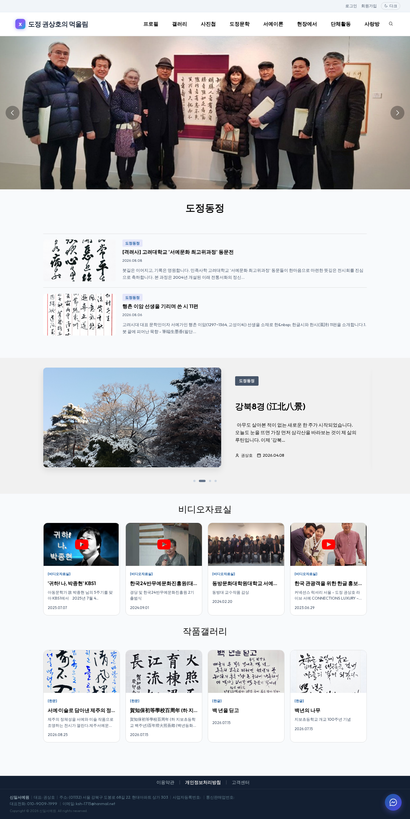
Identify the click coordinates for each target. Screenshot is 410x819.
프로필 (150, 24)
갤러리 (179, 24)
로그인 (351, 5)
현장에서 (307, 24)
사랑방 (372, 24)
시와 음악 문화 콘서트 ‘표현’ (286, 406)
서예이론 (273, 24)
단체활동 (341, 24)
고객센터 (241, 782)
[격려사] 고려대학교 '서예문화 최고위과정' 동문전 (178, 252)
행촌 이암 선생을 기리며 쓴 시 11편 (160, 306)
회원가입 (369, 5)
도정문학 (240, 24)
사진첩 (208, 24)
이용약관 (165, 782)
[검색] (391, 24)
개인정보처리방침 (203, 782)
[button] (194, 481)
